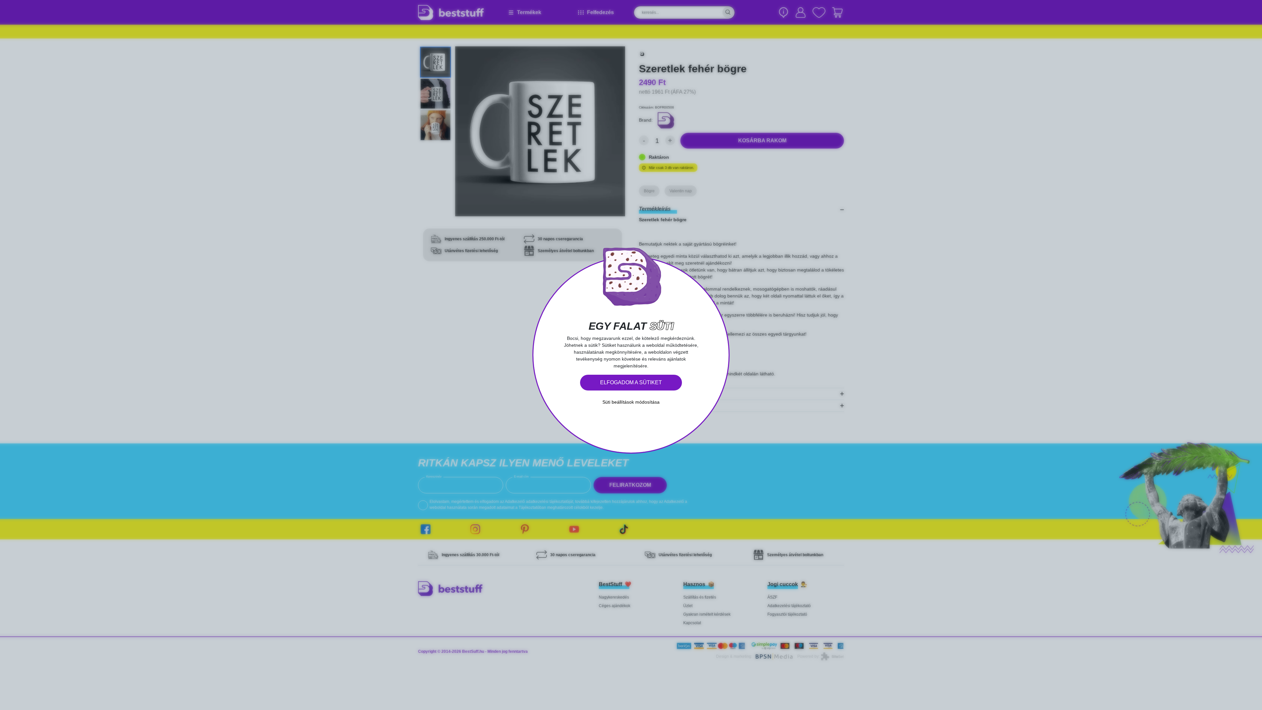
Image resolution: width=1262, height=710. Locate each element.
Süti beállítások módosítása (631, 402)
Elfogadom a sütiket (631, 382)
